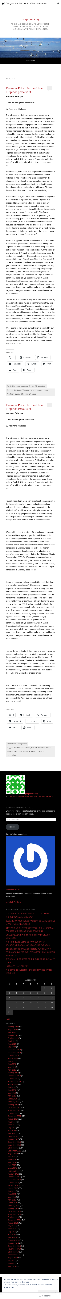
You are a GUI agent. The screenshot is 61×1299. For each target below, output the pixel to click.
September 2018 (14, 1082)
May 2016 (12, 1162)
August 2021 (13, 1030)
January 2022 (13, 1027)
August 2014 (13, 1223)
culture (34, 748)
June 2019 (12, 1064)
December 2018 (14, 1076)
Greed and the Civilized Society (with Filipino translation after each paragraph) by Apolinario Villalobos (30, 952)
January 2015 (13, 1209)
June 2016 (12, 1159)
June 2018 (12, 1090)
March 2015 (12, 1203)
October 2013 (13, 1252)
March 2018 (12, 1099)
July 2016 (12, 1156)
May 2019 (12, 1067)
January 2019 (13, 1073)
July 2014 (12, 1226)
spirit (34, 394)
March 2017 (12, 1133)
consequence (36, 390)
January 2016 (13, 1174)
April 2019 (12, 1070)
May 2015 (12, 1197)
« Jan (8, 1019)
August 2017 (13, 1119)
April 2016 (12, 1165)
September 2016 (14, 1151)
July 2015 (12, 1191)
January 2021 (13, 1035)
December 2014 (14, 1211)
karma (31, 386)
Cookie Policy (9, 1287)
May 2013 (12, 1266)
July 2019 (12, 1061)
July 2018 (12, 1087)
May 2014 (12, 1232)
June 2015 (12, 1194)
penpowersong (30, 19)
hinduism (11, 394)
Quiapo (34, 751)
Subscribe (12, 827)
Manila (10, 751)
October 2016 (13, 1148)
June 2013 (12, 1263)
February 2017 (14, 1136)
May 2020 (12, 1047)
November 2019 (14, 1053)
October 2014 (13, 1217)
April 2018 (12, 1096)
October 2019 (13, 1055)
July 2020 (12, 1041)
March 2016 (12, 1168)
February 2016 (14, 1171)
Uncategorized (21, 744)
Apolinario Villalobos (22, 390)
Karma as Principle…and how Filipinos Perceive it (24, 407)
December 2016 (14, 1142)
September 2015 (14, 1185)
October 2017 (13, 1113)
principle (41, 386)
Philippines (18, 751)
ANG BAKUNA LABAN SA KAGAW (19, 917)
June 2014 (12, 1229)
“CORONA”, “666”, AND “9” (17, 966)
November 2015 (14, 1180)
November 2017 (14, 1110)
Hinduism (24, 386)
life (36, 386)
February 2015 (14, 1206)
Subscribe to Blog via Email (19, 808)
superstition (11, 755)
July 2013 (12, 1261)
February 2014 (14, 1240)
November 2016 (14, 1145)
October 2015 (13, 1183)
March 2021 (12, 1032)
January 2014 (13, 1243)
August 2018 (13, 1084)
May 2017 (12, 1128)
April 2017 (12, 1131)
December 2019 (14, 1050)
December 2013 (14, 1246)
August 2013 (13, 1258)
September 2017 (14, 1116)
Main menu (30, 60)
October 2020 (13, 1038)
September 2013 (14, 1255)
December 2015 (14, 1177)
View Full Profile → (13, 902)
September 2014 (14, 1220)
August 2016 (13, 1154)
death (17, 386)
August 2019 (13, 1058)
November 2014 (14, 1214)
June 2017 (12, 1125)
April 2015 (12, 1200)
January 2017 (13, 1139)
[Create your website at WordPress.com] (30, 3)
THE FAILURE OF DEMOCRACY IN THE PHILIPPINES (31, 796)
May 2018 (12, 1093)
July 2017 (12, 1122)
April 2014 (12, 1234)
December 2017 (14, 1107)
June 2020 (12, 1044)
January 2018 (13, 1105)
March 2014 (12, 1237)
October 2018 (13, 1079)
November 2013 (14, 1249)
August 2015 (13, 1188)
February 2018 (14, 1102)
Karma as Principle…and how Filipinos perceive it (24, 90)
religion (41, 751)
